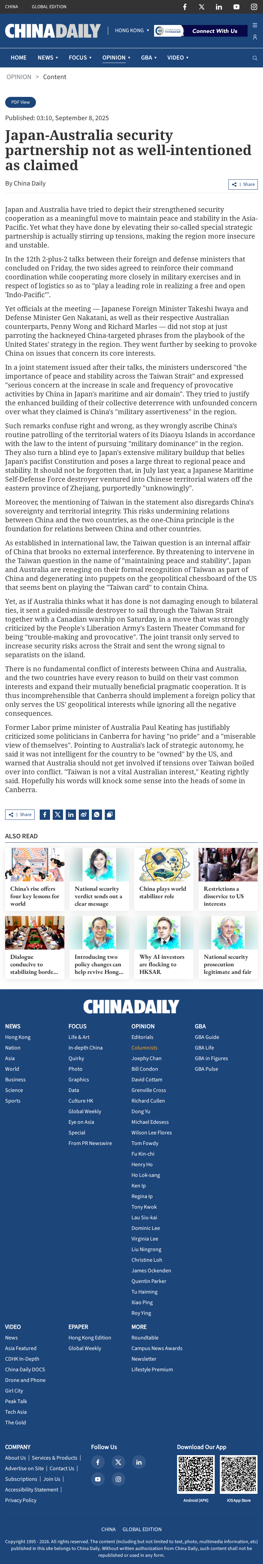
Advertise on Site (24, 1468)
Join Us (51, 1479)
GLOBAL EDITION (49, 6)
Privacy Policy (20, 1500)
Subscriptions (21, 1479)
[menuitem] (129, 31)
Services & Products (54, 1458)
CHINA (11, 6)
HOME (19, 57)
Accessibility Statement (31, 1489)
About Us (15, 1458)
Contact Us (62, 1468)
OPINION (19, 77)
